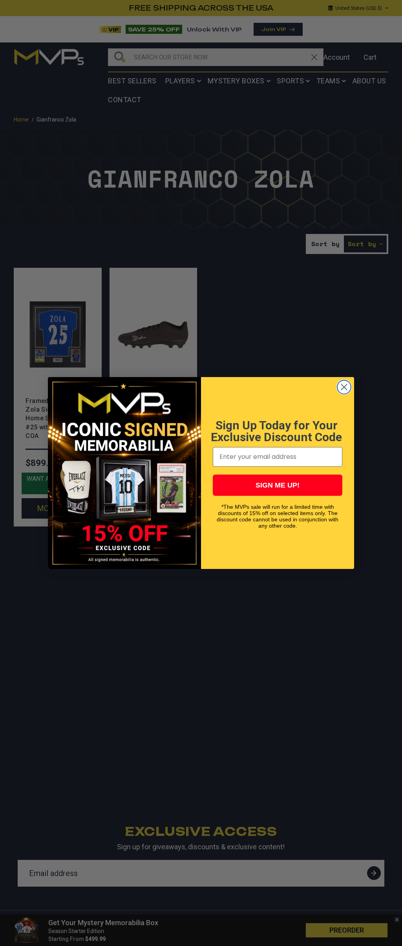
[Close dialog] (344, 387)
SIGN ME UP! (278, 485)
